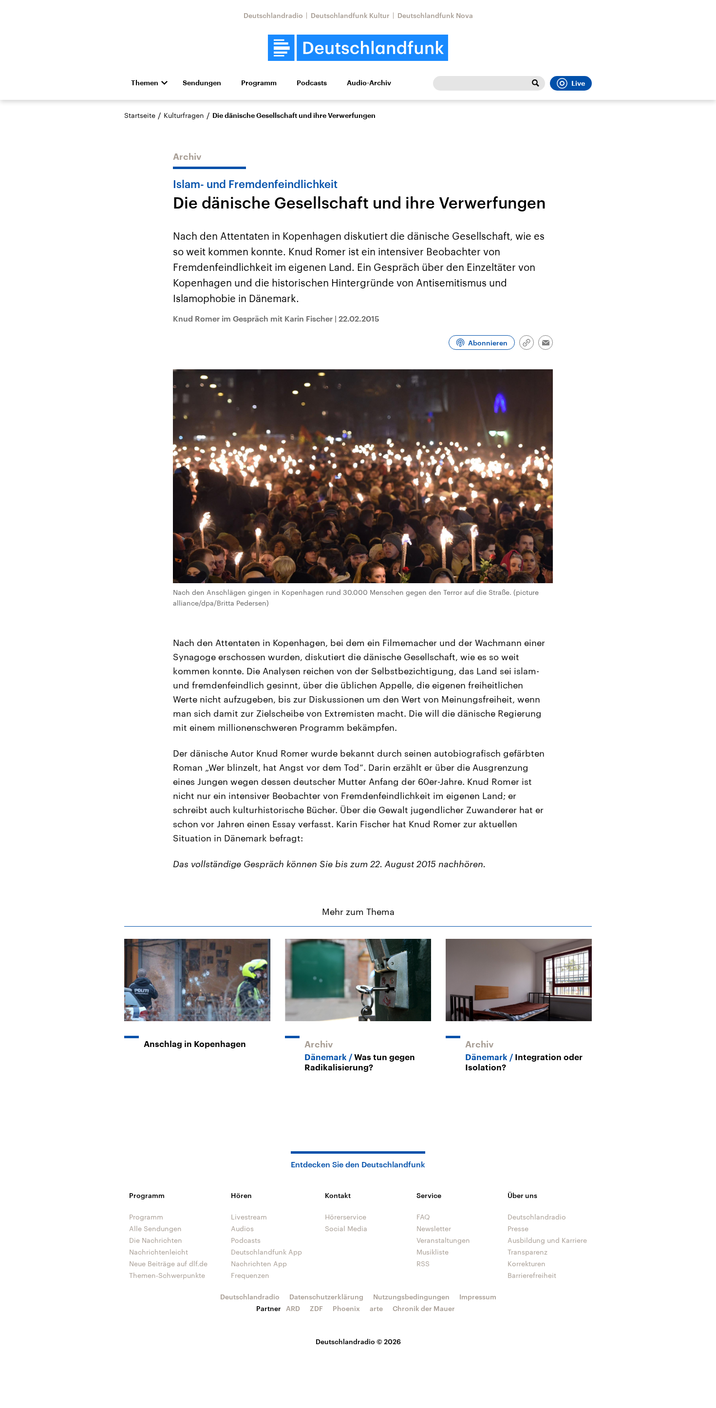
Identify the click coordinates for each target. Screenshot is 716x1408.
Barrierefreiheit (532, 1275)
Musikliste (432, 1252)
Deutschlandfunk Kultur (350, 15)
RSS (423, 1263)
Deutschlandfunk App (266, 1252)
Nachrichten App (259, 1263)
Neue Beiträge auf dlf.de (168, 1263)
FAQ (423, 1217)
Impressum (477, 1297)
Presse (518, 1228)
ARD (293, 1308)
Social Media (346, 1228)
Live (578, 83)
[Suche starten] (535, 83)
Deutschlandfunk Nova (435, 15)
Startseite (139, 115)
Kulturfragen (184, 115)
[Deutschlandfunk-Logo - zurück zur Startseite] (358, 48)
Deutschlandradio (273, 15)
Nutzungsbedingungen (411, 1297)
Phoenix (346, 1308)
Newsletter (433, 1228)
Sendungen (202, 82)
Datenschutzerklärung (326, 1297)
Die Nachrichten (155, 1240)
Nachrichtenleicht (158, 1252)
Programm (259, 82)
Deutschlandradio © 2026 (358, 1341)
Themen (144, 82)
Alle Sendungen (155, 1228)
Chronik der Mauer (424, 1308)
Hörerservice (345, 1217)
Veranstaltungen (443, 1240)
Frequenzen (250, 1275)
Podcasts (312, 82)
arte (376, 1308)
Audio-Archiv (369, 82)
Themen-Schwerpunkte (167, 1275)
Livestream (249, 1217)
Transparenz (527, 1252)
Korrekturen (527, 1263)
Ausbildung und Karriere (547, 1240)
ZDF (316, 1308)
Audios (242, 1228)
